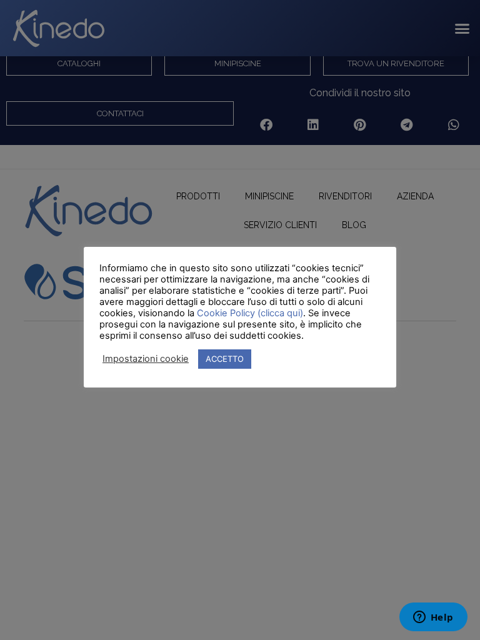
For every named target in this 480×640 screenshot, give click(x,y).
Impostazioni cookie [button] (145, 358)
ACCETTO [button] (225, 359)
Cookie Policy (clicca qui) (250, 313)
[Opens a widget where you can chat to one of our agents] (433, 618)
